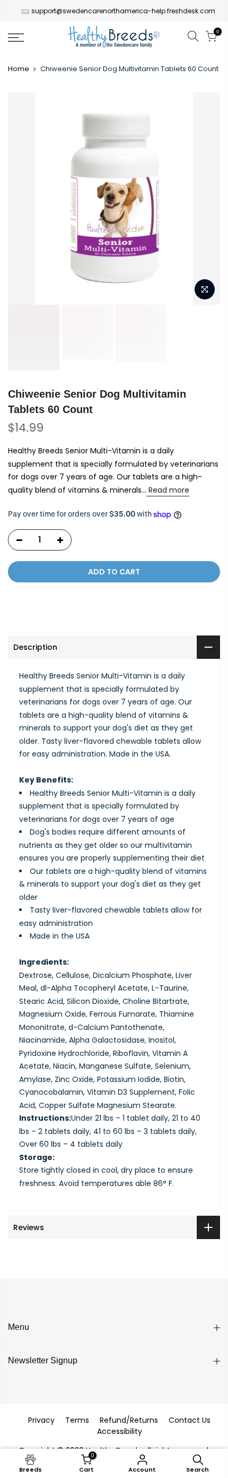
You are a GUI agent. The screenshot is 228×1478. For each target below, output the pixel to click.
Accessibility (119, 1431)
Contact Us (190, 1420)
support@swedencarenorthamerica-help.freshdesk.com (123, 10)
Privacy (41, 1420)
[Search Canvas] (193, 38)
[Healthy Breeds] (114, 37)
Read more (167, 490)
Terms (77, 1420)
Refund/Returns (129, 1420)
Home (18, 69)
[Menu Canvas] (31, 37)
